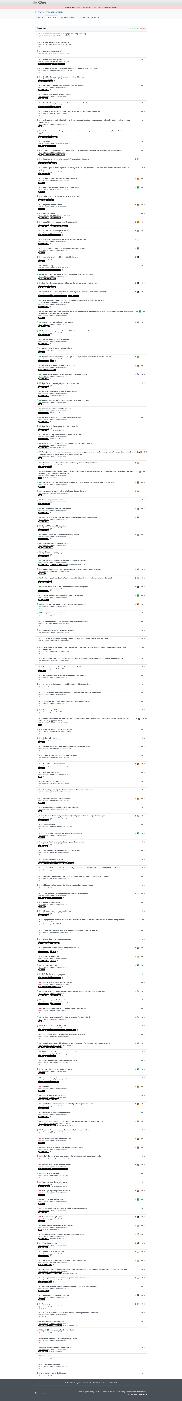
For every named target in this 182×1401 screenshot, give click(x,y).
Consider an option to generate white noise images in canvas (64, 560)
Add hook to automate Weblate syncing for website (61, 187)
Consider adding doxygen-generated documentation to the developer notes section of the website (78, 482)
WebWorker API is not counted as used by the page (61, 196)
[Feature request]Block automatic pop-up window (61, 710)
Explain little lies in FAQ (51, 956)
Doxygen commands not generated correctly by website (62, 595)
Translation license (49, 825)
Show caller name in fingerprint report (56, 1113)
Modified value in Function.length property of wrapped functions (65, 400)
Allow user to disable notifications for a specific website (63, 86)
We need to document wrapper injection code (58, 365)
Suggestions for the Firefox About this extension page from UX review (67, 274)
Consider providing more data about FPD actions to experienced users (67, 331)
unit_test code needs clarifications (53, 1373)
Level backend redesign (50, 552)
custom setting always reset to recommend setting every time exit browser (70, 930)
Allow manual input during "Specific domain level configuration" (64, 604)
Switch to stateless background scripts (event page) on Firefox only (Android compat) (74, 816)
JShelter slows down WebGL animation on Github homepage (64, 1260)
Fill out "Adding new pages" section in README (60, 179)
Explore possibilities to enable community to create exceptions (65, 587)
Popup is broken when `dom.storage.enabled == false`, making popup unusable (71, 569)
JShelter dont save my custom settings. (57, 939)
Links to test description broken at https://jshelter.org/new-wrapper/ (67, 1104)
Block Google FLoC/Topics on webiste (55, 1295)
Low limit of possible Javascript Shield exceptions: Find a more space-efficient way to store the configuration (82, 150)
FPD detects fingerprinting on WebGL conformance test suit (64, 240)
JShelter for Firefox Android (53, 859)
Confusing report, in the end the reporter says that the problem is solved (69, 667)
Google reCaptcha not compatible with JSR (56, 1347)
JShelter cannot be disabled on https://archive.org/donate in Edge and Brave (69, 463)
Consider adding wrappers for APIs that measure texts (62, 435)
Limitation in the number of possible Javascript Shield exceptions (66, 684)
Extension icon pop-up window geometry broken (59, 1339)
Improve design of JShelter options (54, 1000)
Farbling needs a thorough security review (57, 1225)
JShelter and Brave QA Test (52, 60)
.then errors (45, 1356)
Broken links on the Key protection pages (57, 1069)
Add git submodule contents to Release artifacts (59, 1060)
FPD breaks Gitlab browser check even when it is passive (62, 1052)
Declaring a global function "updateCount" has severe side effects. (67, 747)
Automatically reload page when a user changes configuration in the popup (69, 517)
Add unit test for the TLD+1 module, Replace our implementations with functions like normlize (76, 357)
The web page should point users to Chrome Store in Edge (64, 248)
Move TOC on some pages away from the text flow (61, 222)
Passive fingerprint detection (52, 500)
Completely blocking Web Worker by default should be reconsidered (68, 790)
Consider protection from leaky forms (56, 340)
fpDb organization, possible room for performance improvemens (65, 1278)
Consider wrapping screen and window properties (60, 426)
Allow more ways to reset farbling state (57, 911)
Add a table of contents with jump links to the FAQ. (61, 948)
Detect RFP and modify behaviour (54, 526)
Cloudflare (46, 142)
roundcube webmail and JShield (52, 1321)
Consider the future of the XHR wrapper (56, 409)
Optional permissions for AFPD (53, 1252)
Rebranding (46, 1304)
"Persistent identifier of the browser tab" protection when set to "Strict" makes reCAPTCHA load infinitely (81, 868)
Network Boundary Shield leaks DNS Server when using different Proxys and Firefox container (76, 1043)
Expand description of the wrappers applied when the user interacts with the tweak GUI (74, 991)
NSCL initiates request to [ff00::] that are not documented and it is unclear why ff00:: (73, 1121)
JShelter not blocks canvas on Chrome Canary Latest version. (64, 1009)
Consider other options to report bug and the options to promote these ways (70, 283)
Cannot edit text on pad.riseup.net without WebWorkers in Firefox (67, 701)
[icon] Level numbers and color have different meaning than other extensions (70, 1313)
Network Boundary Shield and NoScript (56, 1165)
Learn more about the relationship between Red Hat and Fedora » (124, 1392)
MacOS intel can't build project (54, 781)
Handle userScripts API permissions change (58, 630)
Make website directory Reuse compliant (57, 348)
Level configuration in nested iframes (55, 543)
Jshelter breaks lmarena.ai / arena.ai (56, 42)
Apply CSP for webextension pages (54, 1182)
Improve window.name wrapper (53, 1095)
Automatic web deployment (52, 1217)
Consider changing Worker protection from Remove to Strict (65, 103)
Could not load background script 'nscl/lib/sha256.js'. (62, 850)
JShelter (41, 11)
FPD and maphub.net (49, 1243)
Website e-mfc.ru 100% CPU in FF (54, 1026)
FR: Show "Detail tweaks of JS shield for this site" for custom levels (66, 1017)
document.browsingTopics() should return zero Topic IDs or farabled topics (69, 1287)
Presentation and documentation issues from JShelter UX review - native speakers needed (75, 292)
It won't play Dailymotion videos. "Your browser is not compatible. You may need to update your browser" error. (84, 658)
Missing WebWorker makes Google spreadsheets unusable (64, 842)
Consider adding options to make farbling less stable (61, 383)
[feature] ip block (49, 213)
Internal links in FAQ (49, 965)
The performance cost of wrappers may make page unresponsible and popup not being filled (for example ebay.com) (84, 1269)
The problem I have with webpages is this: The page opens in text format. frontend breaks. (76, 639)
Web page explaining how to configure (56, 1191)
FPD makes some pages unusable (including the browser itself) (65, 894)
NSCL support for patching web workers (56, 508)
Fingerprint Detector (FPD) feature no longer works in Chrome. (65, 621)
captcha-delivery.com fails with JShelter (57, 94)
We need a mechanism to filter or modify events (59, 392)
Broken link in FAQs (50, 738)
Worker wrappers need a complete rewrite (57, 322)
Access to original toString (50, 1364)
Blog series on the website (52, 205)
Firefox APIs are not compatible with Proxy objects (60, 535)
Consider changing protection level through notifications (63, 77)
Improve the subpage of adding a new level (57, 983)
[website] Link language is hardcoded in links (57, 1330)
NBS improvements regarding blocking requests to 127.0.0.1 (64, 1234)
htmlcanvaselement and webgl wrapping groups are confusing (64, 1208)
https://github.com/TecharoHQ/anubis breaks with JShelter (64, 675)
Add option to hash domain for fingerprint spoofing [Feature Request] (68, 885)
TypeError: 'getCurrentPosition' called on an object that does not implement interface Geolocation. (78, 578)
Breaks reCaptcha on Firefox (53, 51)
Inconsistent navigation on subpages (55, 1078)
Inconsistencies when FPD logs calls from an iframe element (64, 491)
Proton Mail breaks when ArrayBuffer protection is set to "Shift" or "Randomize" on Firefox (76, 876)
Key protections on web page (52, 1199)
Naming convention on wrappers (53, 613)
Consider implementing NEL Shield (55, 231)
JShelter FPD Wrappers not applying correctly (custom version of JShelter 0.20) (71, 111)
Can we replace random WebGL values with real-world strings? (64, 374)
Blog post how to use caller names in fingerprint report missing (66, 159)
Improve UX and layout (50, 1173)
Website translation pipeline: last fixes (57, 798)
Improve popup (47, 266)
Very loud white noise (51, 773)
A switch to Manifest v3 (51, 902)
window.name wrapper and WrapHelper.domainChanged (62, 1147)
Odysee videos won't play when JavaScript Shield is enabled (63, 1035)
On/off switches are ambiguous (53, 974)
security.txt (46, 1086)
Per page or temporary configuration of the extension (61, 417)
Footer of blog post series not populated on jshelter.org (63, 833)
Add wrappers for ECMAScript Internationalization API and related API (67, 443)
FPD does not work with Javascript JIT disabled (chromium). (64, 34)
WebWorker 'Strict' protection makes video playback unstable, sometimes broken (72, 1156)
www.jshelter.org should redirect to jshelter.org (60, 257)
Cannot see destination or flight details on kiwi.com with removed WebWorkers (72, 693)
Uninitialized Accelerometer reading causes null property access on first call (70, 68)
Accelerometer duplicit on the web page (56, 1139)
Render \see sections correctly (54, 764)
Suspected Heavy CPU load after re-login (57, 729)
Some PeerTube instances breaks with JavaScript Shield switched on (66, 1130)
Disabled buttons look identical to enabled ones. (60, 807)
